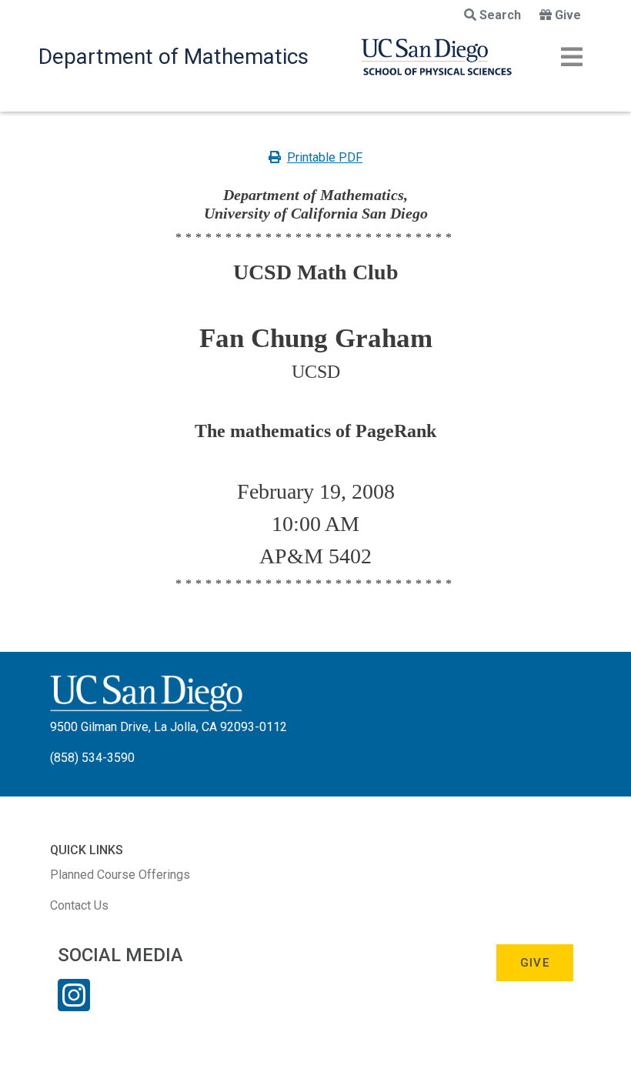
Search (500, 15)
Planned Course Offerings (120, 874)
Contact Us (79, 905)
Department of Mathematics (173, 56)
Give (568, 15)
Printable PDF (324, 157)
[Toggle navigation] (572, 57)
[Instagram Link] (74, 1005)
